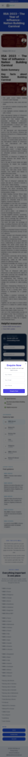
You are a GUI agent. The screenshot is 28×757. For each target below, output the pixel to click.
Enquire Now (14, 391)
